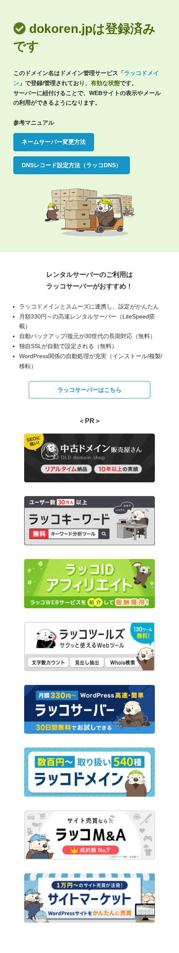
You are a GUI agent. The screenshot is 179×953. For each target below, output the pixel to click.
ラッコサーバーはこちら (89, 389)
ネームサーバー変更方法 (54, 141)
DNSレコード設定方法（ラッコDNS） (72, 165)
